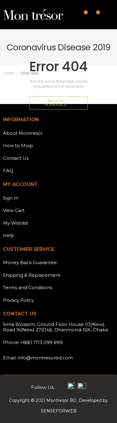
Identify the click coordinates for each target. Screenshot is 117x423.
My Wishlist (15, 223)
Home (8, 73)
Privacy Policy (18, 300)
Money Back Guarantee (30, 262)
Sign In (10, 198)
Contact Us (15, 158)
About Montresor (23, 133)
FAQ (8, 170)
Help (8, 235)
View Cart (14, 210)
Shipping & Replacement (31, 275)
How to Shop (18, 145)
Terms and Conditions (27, 287)
